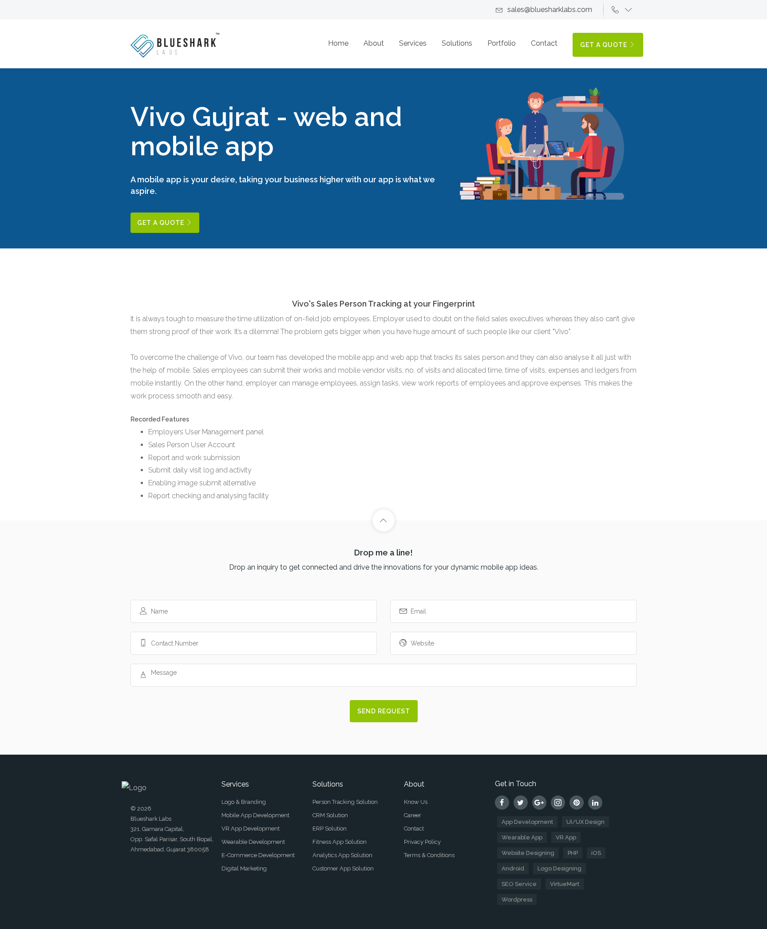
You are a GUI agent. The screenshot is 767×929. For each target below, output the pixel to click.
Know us (415, 802)
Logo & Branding (243, 802)
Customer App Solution (343, 868)
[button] (624, 10)
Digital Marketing (244, 868)
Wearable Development (253, 841)
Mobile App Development (255, 815)
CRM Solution (330, 815)
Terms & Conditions (429, 855)
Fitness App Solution (339, 841)
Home (338, 43)
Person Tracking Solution (345, 802)
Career (412, 815)
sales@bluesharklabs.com (549, 9)
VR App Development (250, 828)
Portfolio (501, 43)
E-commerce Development (258, 855)
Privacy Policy (422, 841)
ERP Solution (329, 828)
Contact (544, 43)
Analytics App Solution (342, 855)
